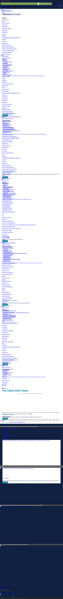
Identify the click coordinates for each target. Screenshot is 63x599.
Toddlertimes (4, 32)
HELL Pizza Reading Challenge (8, 50)
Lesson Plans (4, 328)
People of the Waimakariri (7, 297)
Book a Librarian (5, 91)
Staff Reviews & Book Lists (7, 272)
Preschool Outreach (6, 191)
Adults (3, 12)
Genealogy (4, 308)
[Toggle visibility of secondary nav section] (10, 23)
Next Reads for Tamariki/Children (8, 193)
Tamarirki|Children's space (7, 139)
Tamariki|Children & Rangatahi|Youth (9, 136)
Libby (3, 154)
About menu (5, 19)
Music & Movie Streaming (7, 134)
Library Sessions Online (6, 230)
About (3, 9)
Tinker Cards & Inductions (7, 372)
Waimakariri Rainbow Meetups (8, 46)
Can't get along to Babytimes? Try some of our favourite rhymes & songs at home (18, 224)
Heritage (3, 279)
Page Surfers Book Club (7, 52)
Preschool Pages (5, 189)
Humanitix (30, 414)
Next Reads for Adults (6, 265)
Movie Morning (5, 63)
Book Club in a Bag (5, 277)
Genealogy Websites (6, 318)
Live (3, 215)
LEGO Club (4, 39)
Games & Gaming (5, 120)
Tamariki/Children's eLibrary (7, 141)
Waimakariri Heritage (6, 281)
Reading (3, 239)
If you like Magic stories (7, 201)
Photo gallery (4, 301)
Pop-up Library (5, 98)
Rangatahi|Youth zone (6, 210)
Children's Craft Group (6, 45)
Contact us (60, 6)
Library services (5, 85)
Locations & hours (5, 22)
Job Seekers (4, 325)
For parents (4, 219)
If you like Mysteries (6, 205)
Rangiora (3, 288)
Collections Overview (6, 109)
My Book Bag (4, 26)
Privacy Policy (3, 586)
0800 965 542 (3, 592)
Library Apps (4, 132)
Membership (4, 82)
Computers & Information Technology (9, 323)
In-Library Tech (5, 382)
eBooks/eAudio (5, 123)
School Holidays (5, 56)
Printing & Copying (5, 89)
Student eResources (6, 131)
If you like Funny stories (7, 199)
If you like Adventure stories (7, 202)
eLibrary (3, 122)
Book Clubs (4, 67)
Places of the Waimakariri (7, 286)
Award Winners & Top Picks (7, 266)
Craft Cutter (4, 378)
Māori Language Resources (7, 118)
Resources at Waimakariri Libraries (9, 310)
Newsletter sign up (4, 588)
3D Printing (4, 374)
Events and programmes (7, 11)
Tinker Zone (4, 370)
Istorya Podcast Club (6, 58)
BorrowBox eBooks (6, 145)
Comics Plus (4, 151)
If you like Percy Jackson (7, 208)
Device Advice (5, 69)
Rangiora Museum (5, 307)
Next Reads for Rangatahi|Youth (8, 211)
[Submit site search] (38, 4)
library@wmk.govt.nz (11, 592)
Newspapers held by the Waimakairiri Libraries (11, 93)
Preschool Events (5, 180)
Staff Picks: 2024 (5, 270)
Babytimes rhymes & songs (7, 221)
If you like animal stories (7, 204)
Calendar (4, 78)
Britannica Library (5, 147)
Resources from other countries (8, 316)
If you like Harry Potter (6, 207)
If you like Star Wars (6, 196)
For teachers (4, 327)
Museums (4, 303)
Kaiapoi (3, 290)
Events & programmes (6, 28)
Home (12, 8)
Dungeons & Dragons (6, 54)
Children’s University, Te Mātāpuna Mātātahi (10, 138)
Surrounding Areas (5, 296)
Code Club (4, 41)
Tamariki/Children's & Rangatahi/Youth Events (11, 37)
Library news (4, 24)
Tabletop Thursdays (6, 76)
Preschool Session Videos (7, 187)
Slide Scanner (4, 100)
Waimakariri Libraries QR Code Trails (9, 48)
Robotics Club (5, 43)
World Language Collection (7, 111)
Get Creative (4, 234)
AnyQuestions (5, 143)
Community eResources (7, 104)
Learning (3, 320)
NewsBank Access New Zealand (8, 129)
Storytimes (4, 34)
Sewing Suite (4, 376)
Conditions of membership (7, 83)
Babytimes (4, 35)
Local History (4, 283)
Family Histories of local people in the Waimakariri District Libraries (15, 312)
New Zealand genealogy (7, 314)
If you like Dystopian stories (7, 198)
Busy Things (4, 149)
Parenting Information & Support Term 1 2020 (11, 228)
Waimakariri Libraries (5, 0)
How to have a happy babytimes (8, 223)
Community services (6, 106)
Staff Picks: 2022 (5, 268)
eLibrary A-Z (4, 125)
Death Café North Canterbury (8, 70)
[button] (6, 6)
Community (4, 102)
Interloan (3, 276)
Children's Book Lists (6, 194)
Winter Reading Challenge (7, 274)
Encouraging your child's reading (8, 226)
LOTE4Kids (4, 156)
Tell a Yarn (4, 72)
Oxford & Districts (5, 292)
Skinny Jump (4, 94)
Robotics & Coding (5, 380)
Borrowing (4, 80)
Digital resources (5, 299)
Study (3, 213)
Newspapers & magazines (7, 127)
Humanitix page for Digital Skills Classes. (17, 422)
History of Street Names (7, 294)
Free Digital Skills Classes (7, 61)
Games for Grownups (6, 65)
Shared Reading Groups (6, 74)
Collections (4, 107)
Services (3, 87)
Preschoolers (4, 30)
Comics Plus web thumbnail (7, 152)
